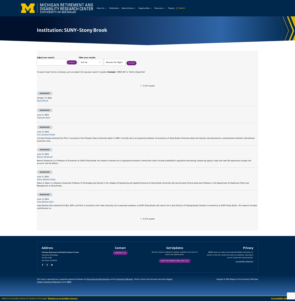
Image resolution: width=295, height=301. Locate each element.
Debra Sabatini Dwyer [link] (46, 179)
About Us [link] (100, 8)
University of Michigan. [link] (124, 279)
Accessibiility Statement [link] (244, 261)
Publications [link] (114, 8)
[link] (57, 8)
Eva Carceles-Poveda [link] (46, 134)
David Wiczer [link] (42, 100)
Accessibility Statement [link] (282, 298)
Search (182, 8)
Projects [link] (171, 8)
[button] (72, 62)
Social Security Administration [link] (98, 279)
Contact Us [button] (120, 253)
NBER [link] (69, 282)
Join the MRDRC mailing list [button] (175, 261)
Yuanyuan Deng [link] (43, 117)
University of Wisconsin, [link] (52, 282)
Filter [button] (131, 63)
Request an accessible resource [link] (63, 298)
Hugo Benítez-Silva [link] (45, 201)
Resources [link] (159, 8)
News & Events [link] (128, 8)
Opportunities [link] (144, 8)
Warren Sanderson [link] (45, 157)
